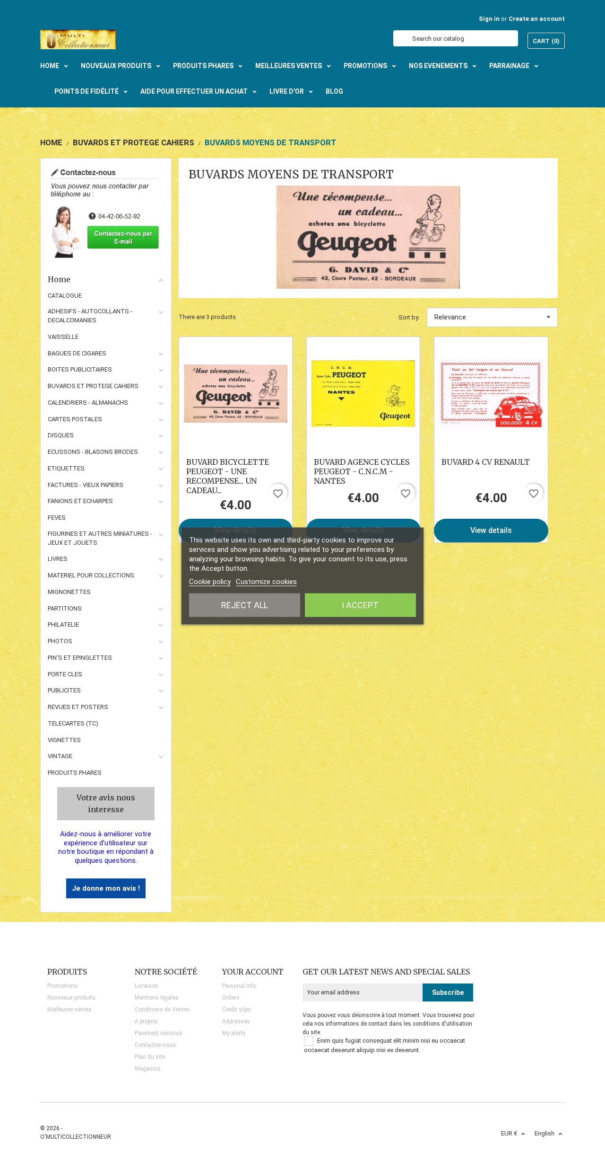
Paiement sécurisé (158, 1033)
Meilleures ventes (69, 1009)
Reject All (244, 605)
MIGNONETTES (69, 591)
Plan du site (150, 1057)
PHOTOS (60, 641)
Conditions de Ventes (162, 1009)
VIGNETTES (64, 740)
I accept (360, 605)
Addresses (236, 1021)
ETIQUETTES (66, 468)
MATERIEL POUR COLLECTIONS (91, 575)
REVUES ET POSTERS (78, 706)
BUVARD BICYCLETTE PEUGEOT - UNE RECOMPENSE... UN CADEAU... (227, 476)
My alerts (234, 1033)
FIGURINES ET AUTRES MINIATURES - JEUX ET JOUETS (100, 538)
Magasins (148, 1068)
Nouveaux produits (71, 997)
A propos (146, 1021)
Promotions (62, 986)
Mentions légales (157, 997)
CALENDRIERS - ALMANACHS (88, 402)
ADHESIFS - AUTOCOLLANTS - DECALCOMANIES (90, 316)
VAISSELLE (63, 336)
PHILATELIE (63, 624)
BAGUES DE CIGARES (77, 353)
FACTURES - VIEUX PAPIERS (85, 484)
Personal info (239, 986)
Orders (231, 997)
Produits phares (75, 772)
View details (491, 530)
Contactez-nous (155, 1045)
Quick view (235, 393)
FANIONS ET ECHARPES (80, 501)
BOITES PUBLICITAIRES (80, 369)
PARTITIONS (65, 608)
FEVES (57, 517)
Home (59, 279)
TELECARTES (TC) (73, 723)
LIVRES (58, 558)
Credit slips (236, 1009)
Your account (253, 971)
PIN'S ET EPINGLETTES (80, 657)
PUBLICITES (64, 690)
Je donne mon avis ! (106, 888)
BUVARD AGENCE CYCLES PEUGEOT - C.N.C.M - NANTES (361, 471)
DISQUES (61, 435)
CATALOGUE (65, 295)
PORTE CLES (65, 674)
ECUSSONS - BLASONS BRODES (93, 451)
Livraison (146, 986)
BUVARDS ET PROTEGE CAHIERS (93, 386)
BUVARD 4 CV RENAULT (485, 462)
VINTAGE (60, 756)
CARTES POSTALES (75, 419)
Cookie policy (210, 581)
